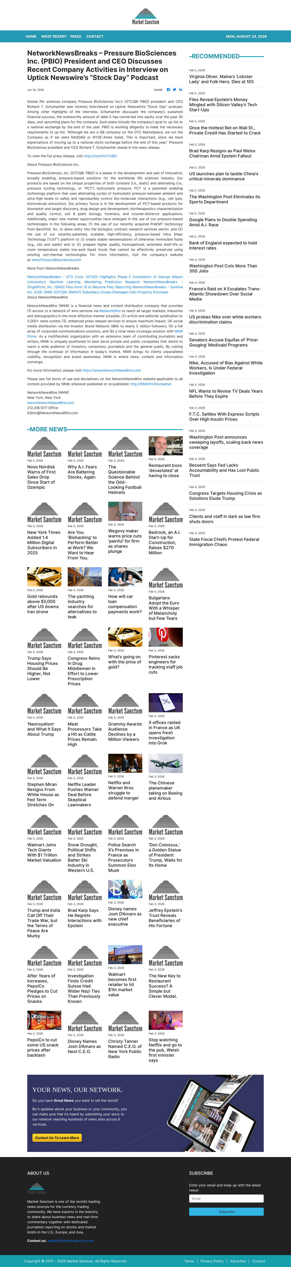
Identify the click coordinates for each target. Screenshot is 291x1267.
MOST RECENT (54, 36)
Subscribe (227, 1212)
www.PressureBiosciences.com (56, 260)
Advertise (238, 1261)
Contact (258, 1261)
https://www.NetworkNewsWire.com (111, 370)
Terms (189, 1261)
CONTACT (95, 36)
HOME (31, 36)
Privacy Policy (212, 1261)
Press (75, 36)
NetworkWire (110, 311)
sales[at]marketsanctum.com (70, 1240)
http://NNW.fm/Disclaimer (150, 384)
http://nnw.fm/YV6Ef (100, 156)
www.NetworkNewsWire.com (50, 402)
